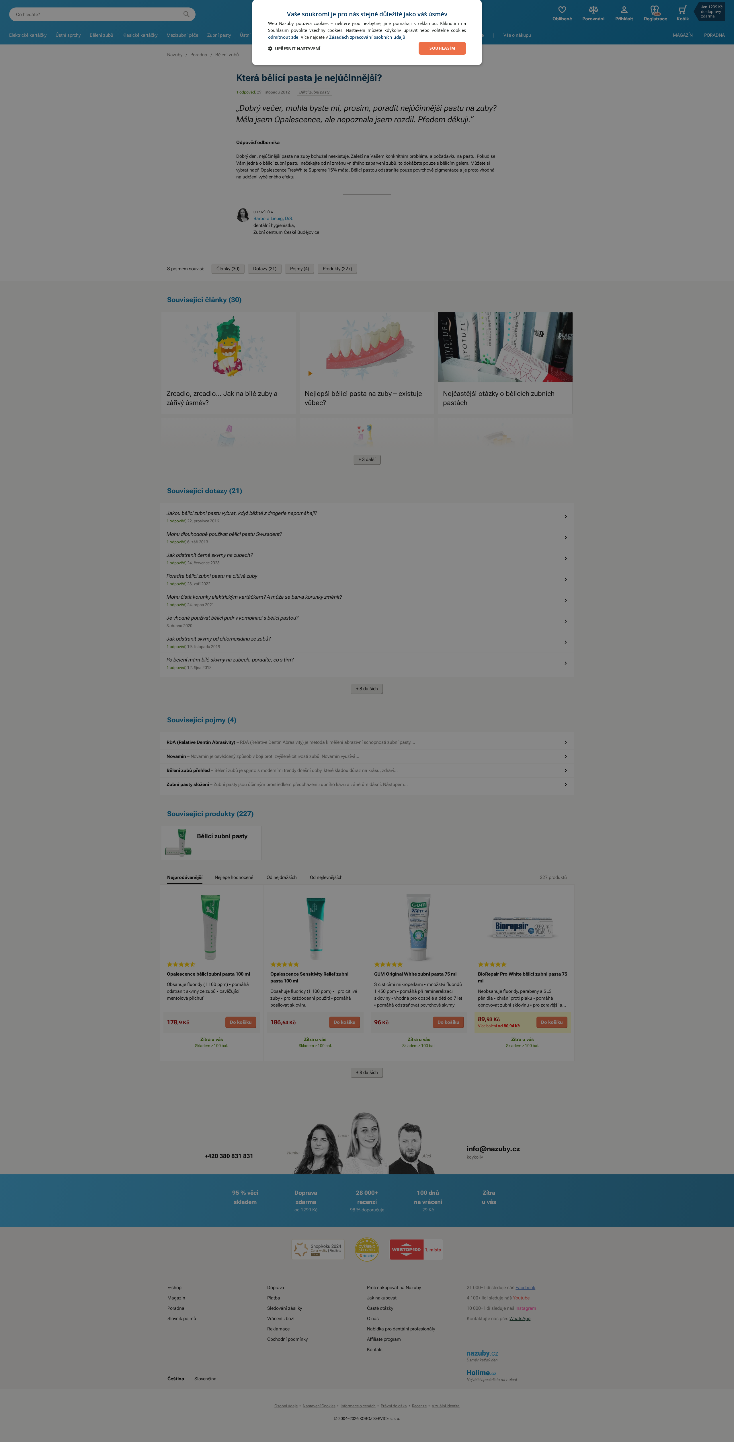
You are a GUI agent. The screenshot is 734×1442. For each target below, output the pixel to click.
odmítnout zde (283, 37)
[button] (294, 48)
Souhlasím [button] (442, 48)
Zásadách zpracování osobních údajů (367, 37)
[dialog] (367, 32)
